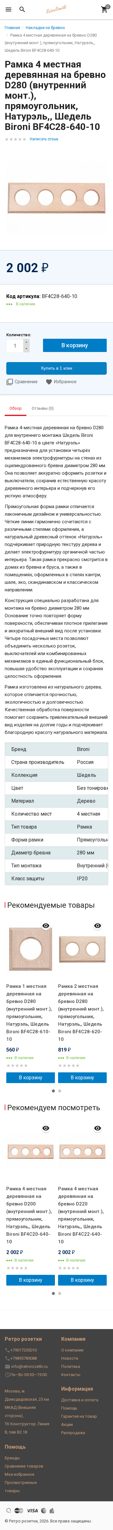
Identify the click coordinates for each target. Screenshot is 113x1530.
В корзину (30, 1078)
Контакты (70, 1374)
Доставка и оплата (79, 1400)
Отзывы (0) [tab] (43, 408)
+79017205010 (23, 1350)
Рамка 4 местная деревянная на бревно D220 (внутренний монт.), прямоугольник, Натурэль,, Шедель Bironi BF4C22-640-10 (81, 1215)
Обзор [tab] (15, 408)
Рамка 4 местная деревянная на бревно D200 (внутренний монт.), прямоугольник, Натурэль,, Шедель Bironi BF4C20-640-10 (29, 1215)
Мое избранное (19, 1474)
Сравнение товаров (24, 1466)
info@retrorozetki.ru (29, 1366)
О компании (72, 1350)
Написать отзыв (44, 139)
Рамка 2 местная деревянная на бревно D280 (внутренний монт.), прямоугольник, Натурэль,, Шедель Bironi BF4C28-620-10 (81, 1012)
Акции (67, 1424)
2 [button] (59, 1091)
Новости (69, 1358)
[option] (30, 1000)
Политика (70, 1366)
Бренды (12, 1458)
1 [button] (53, 1091)
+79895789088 (23, 1358)
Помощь (69, 1408)
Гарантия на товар (79, 1416)
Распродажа (73, 1432)
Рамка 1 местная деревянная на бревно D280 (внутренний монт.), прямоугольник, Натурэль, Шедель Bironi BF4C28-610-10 (29, 1012)
